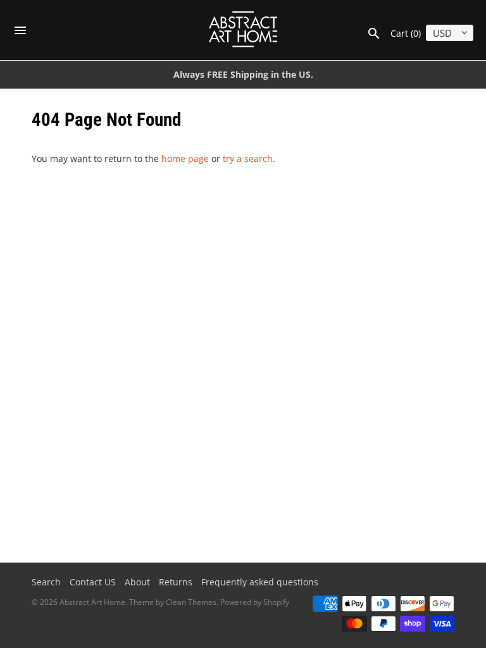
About (137, 582)
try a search (248, 159)
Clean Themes (191, 602)
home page (185, 159)
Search (46, 582)
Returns (175, 582)
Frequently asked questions (259, 582)
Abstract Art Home (92, 602)
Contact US (93, 582)
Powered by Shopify (254, 602)
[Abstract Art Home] (243, 30)
